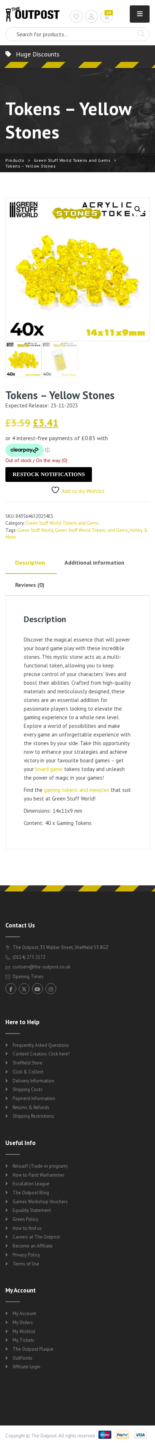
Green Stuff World (35, 530)
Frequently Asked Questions (41, 1045)
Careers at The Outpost (36, 1237)
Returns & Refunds (31, 1107)
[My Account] (91, 17)
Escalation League (31, 1184)
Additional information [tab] (94, 562)
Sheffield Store (28, 1063)
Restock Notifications (49, 474)
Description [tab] (30, 562)
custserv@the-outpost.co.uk (41, 967)
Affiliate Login (26, 1367)
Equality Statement (32, 1210)
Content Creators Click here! (41, 1054)
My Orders (23, 1322)
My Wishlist (24, 1331)
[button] (137, 209)
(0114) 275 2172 (28, 957)
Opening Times (28, 976)
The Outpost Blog (31, 1193)
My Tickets (23, 1340)
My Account (24, 1313)
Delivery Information (33, 1081)
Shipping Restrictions (33, 1116)
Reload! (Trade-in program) (40, 1166)
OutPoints (22, 1358)
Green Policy (25, 1219)
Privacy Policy (26, 1255)
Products (14, 160)
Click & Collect (28, 1072)
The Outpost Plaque (33, 1349)
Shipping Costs (28, 1089)
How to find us (27, 1228)
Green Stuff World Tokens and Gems (72, 160)
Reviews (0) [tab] (29, 584)
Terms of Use (26, 1264)
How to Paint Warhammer (38, 1175)
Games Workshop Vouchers (40, 1202)
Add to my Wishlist (83, 491)
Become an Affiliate (33, 1246)
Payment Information (34, 1098)
